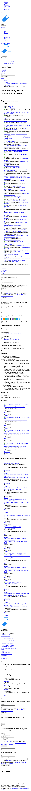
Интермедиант (17, 186)
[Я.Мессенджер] (6, 319)
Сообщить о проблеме (7, 643)
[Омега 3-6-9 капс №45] (12, 527)
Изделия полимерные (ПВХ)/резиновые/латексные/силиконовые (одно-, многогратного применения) (17, 177)
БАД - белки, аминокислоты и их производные (16, 118)
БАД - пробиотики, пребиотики (15, 140)
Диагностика (16, 167)
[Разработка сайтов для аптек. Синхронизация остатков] (4, 655)
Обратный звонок (5, 43)
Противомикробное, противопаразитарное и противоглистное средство (16, 236)
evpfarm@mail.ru (8, 638)
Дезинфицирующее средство (11, 166)
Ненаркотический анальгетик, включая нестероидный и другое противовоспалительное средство (17, 214)
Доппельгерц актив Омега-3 (11, 339)
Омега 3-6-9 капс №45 (10, 528)
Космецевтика (17, 196)
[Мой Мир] (17, 319)
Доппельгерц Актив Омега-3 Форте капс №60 (16, 433)
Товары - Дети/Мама (22, 250)
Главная (6, 2)
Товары (6, 3)
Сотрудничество (5, 652)
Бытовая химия (18, 153)
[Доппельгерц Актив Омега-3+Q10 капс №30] (17, 476)
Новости (6, 5)
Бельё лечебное (18, 151)
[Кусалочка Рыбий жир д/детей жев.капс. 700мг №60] (17, 501)
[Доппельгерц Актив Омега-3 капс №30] (17, 405)
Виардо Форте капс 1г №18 (11, 463)
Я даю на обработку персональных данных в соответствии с (13, 294)
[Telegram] (8, 319)
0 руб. (2, 78)
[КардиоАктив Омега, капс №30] (15, 487)
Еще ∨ (2, 649)
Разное (11, 106)
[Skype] (19, 319)
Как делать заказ (5, 634)
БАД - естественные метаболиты (15, 128)
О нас (2, 651)
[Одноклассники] (4, 319)
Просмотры (7, 37)
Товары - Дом (16, 251)
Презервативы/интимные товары (13, 225)
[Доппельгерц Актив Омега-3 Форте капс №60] (17, 431)
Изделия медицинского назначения (16, 169)
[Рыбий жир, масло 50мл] (13, 582)
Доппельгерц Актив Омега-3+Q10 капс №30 (16, 477)
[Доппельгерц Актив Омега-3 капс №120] (17, 444)
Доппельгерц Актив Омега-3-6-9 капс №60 (15, 420)
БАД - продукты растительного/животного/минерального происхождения (16, 146)
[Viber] (13, 319)
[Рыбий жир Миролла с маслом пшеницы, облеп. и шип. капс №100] (17, 554)
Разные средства (18, 241)
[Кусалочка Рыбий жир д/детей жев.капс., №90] (17, 605)
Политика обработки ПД (7, 645)
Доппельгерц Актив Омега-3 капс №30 (14, 407)
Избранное (7, 38)
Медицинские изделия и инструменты (14, 200)
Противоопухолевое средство (12, 240)
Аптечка (12, 108)
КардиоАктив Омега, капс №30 (12, 489)
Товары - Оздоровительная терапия (16, 253)
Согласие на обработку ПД (8, 646)
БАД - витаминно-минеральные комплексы (15, 121)
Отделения (7, 6)
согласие (8, 293)
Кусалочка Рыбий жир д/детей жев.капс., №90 (16, 606)
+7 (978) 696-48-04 (9, 61)
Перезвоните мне (5, 765)
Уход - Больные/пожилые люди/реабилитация (16, 260)
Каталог (6, 33)
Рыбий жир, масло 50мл (10, 583)
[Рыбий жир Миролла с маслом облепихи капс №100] (17, 540)
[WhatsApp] (15, 319)
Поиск (5, 31)
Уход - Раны (15, 261)
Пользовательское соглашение (9, 648)
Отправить (3, 297)
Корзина (6, 40)
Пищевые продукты (21, 222)
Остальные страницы (6, 654)
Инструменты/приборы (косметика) (13, 184)
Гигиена (12, 157)
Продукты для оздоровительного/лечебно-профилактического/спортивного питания (15, 230)
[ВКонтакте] (2, 319)
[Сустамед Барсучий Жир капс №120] (16, 593)
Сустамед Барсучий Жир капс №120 (13, 595)
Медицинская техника (24, 197)
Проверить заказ (5, 636)
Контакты (6, 7)
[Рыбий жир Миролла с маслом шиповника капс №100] (17, 569)
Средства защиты (19, 245)
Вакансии (6, 9)
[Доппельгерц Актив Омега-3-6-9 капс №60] (17, 418)
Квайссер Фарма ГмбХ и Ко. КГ (12, 333)
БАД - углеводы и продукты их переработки (16, 150)
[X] (10, 319)
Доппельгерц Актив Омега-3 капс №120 (15, 446)
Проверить (3, 712)
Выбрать (6, 681)
